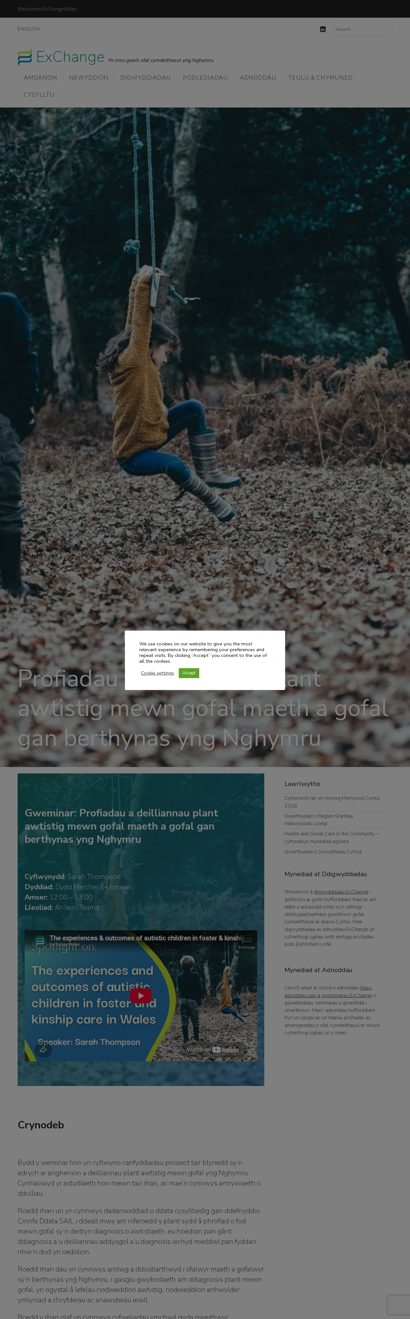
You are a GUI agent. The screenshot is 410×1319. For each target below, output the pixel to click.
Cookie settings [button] (157, 673)
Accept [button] (189, 673)
